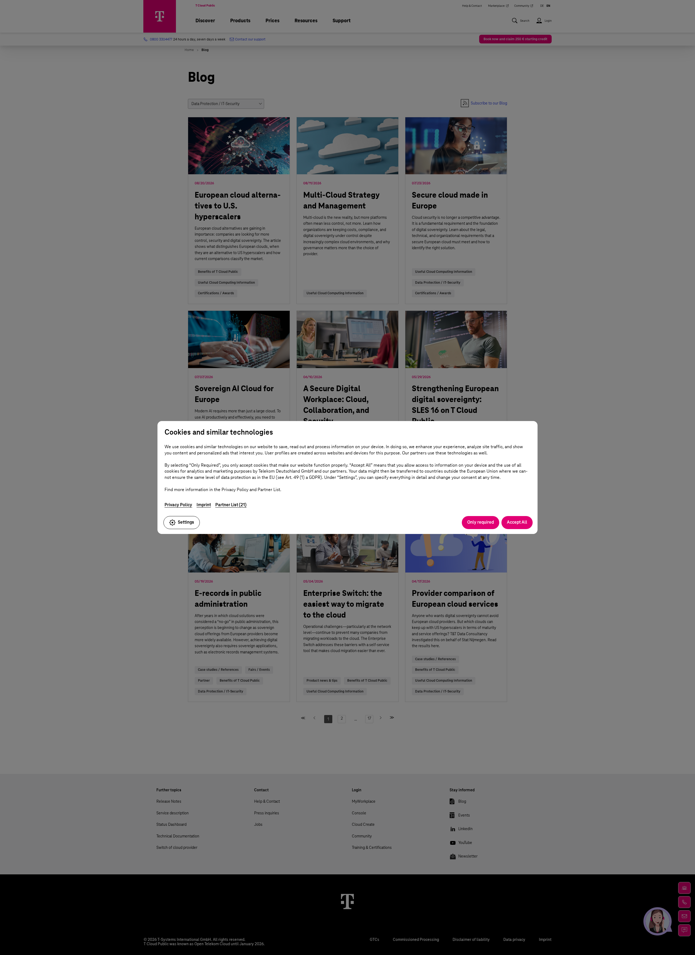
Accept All (517, 522)
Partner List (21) (231, 505)
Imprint (204, 505)
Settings (186, 522)
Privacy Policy (178, 505)
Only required (480, 522)
